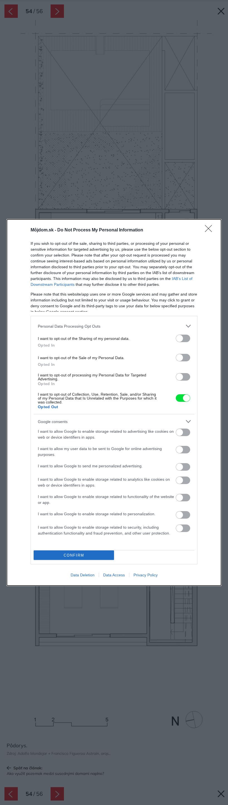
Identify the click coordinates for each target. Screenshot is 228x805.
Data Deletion (83, 575)
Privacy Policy (145, 575)
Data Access (114, 575)
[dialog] (114, 402)
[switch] (183, 338)
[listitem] (114, 326)
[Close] (210, 230)
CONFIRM (74, 555)
